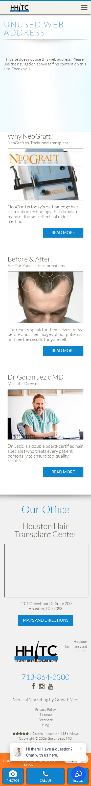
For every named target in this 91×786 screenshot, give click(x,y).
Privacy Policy (45, 709)
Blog (45, 725)
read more (63, 232)
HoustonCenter (75, 646)
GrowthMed (66, 699)
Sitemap (46, 715)
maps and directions (45, 620)
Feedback (45, 720)
